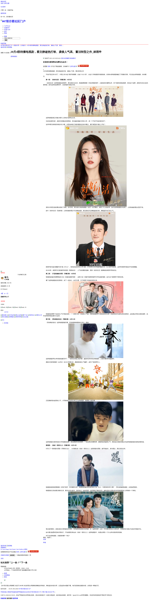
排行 (5, 31)
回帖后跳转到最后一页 (24, 555)
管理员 (3, 273)
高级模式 (3, 547)
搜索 (5, 36)
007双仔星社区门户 (6, 45)
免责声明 (18, 592)
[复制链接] (14, 56)
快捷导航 (3, 43)
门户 (7, 26)
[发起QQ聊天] (2, 320)
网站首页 (3, 1)
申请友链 (3, 592)
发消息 (6, 323)
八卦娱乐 (23, 45)
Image (7, 549)
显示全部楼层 (65, 58)
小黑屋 (8, 592)
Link (10, 549)
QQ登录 (3, 6)
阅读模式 (73, 58)
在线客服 (7, 575)
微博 (5, 573)
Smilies (21, 549)
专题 (7, 27)
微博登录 (3, 13)
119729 (6, 312)
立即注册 (6, 3)
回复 (44, 539)
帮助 (5, 33)
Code (17, 549)
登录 (2, 3)
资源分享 (16, 45)
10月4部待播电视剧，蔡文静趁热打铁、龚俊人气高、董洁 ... (45, 45)
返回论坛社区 (25, 592)
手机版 (13, 592)
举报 (44, 542)
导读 (7, 29)
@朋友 (25, 549)
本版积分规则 (5, 555)
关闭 (2, 558)
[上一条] (13, 562)
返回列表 (3, 47)
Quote (13, 549)
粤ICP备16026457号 (48, 592)
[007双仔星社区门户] (13, 21)
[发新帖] (9, 47)
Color (3, 549)
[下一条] (23, 562)
